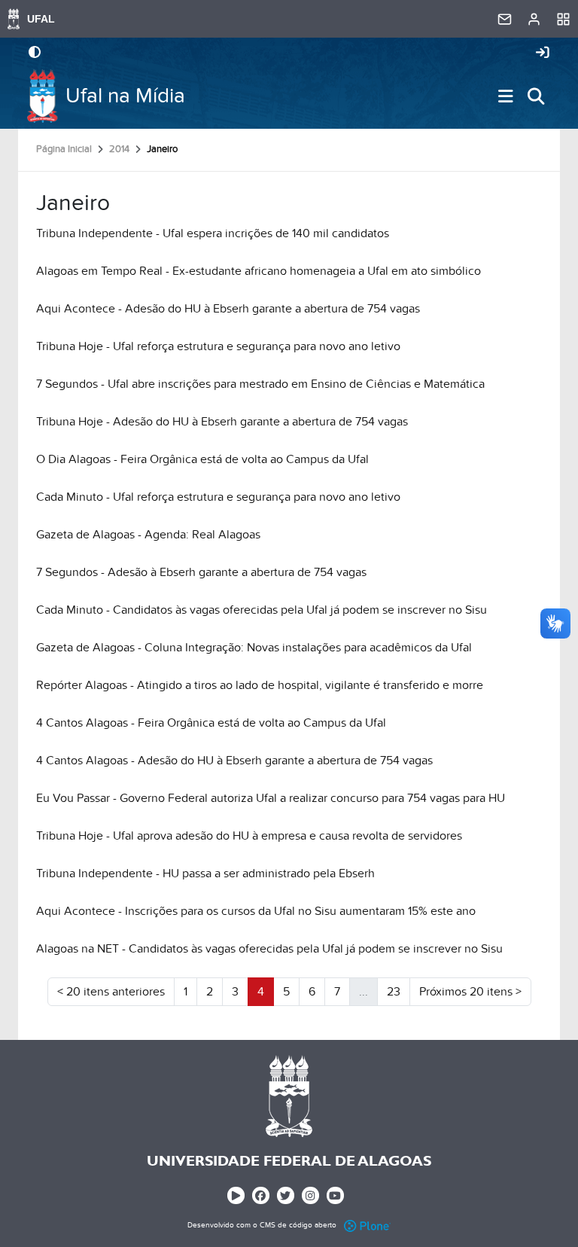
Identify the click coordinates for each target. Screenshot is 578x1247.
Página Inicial (64, 149)
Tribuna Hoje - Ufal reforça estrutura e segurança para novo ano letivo (218, 346)
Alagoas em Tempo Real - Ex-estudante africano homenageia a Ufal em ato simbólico (258, 271)
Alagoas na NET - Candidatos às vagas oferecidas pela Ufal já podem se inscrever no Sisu (269, 948)
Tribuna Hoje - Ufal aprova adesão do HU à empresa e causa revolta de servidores (249, 835)
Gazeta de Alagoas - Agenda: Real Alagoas (148, 534)
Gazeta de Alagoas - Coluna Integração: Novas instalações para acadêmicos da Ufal (254, 647)
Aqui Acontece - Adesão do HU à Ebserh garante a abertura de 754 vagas (228, 308)
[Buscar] (536, 96)
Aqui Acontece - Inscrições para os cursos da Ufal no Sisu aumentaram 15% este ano (256, 911)
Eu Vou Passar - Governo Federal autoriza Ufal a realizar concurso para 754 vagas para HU (270, 798)
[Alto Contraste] (34, 53)
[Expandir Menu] (506, 96)
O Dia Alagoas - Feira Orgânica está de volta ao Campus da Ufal (202, 459)
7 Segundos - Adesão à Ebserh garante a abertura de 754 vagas (201, 572)
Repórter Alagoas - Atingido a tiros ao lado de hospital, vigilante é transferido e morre (259, 685)
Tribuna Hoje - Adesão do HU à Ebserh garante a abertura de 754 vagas (222, 421)
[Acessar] (542, 53)
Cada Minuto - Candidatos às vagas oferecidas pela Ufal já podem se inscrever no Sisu (261, 609)
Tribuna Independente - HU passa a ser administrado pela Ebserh (205, 873)
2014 (119, 149)
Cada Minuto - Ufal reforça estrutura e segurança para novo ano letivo (218, 497)
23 (393, 991)
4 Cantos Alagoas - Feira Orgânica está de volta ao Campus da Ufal (211, 722)
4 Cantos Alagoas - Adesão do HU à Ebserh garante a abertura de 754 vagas (234, 760)
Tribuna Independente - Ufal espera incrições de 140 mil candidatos (212, 233)
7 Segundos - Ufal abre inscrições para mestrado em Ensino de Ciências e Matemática (260, 384)
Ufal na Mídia (125, 96)
